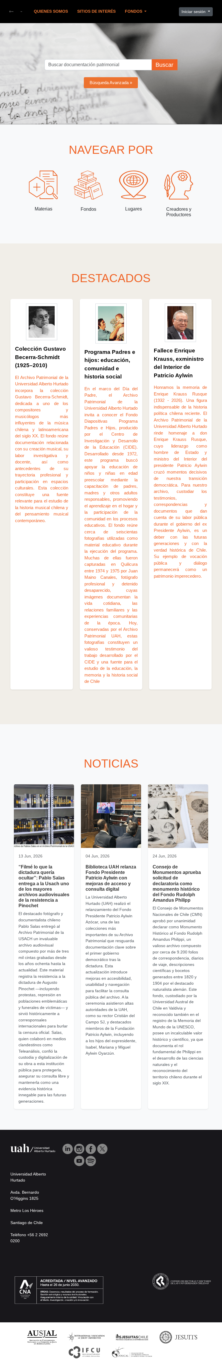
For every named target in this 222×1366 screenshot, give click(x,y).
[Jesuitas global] (178, 1336)
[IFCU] (84, 1352)
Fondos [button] (134, 11)
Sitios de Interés (96, 11)
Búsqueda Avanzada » (111, 82)
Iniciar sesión (194, 11)
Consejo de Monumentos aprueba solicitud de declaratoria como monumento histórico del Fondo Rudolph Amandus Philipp (177, 883)
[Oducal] (132, 1352)
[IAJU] (86, 1336)
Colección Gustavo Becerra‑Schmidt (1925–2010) (40, 357)
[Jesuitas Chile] (132, 1336)
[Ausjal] (41, 1336)
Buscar (164, 65)
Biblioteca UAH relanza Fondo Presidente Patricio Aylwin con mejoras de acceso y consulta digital (111, 878)
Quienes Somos (51, 11)
